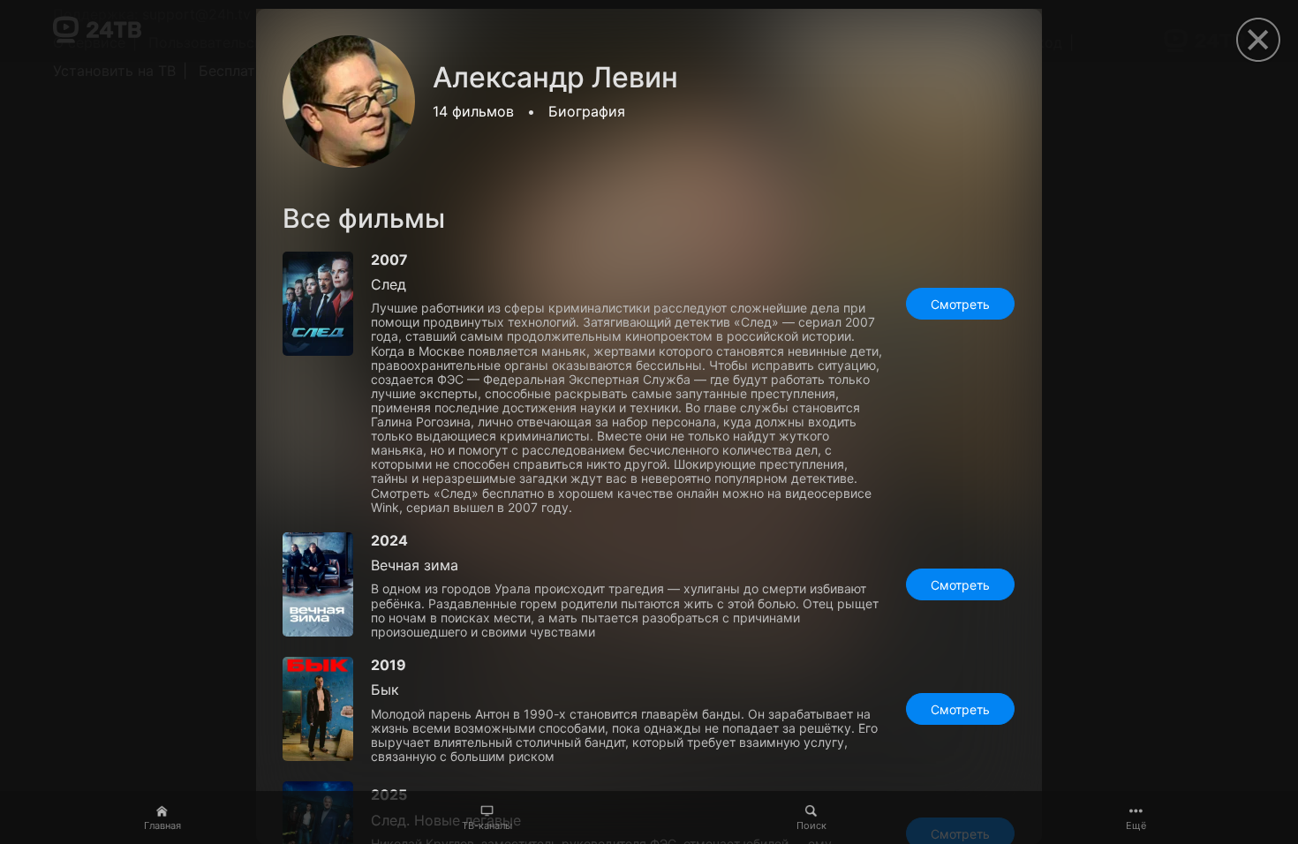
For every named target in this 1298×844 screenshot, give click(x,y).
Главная (162, 825)
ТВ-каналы (487, 825)
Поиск (811, 825)
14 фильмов (473, 111)
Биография (586, 111)
